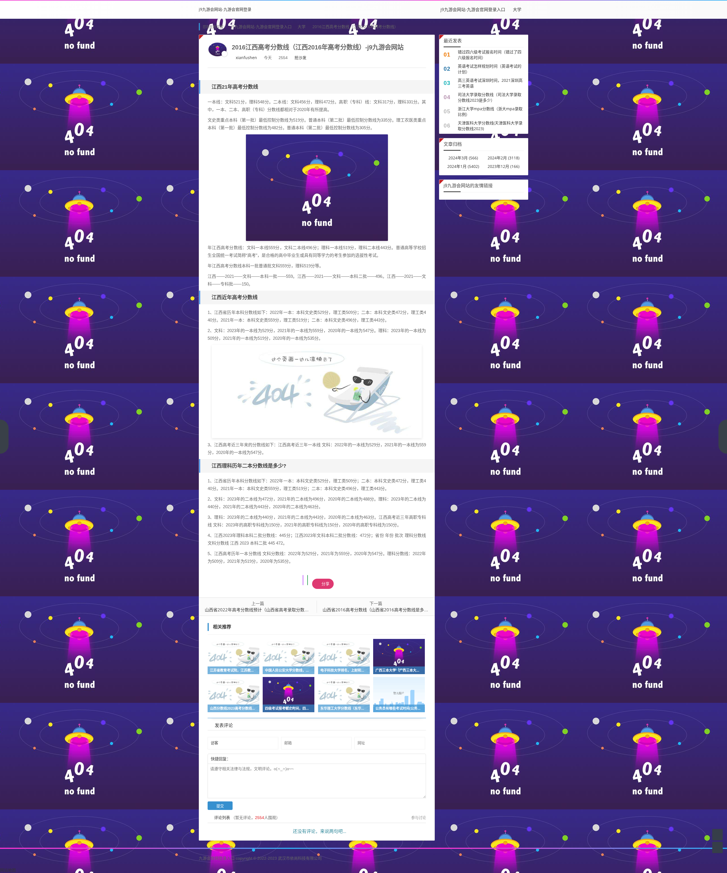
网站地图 (8, 870)
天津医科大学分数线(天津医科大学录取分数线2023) (490, 125)
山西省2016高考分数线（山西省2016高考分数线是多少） (378, 609)
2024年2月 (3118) (503, 158)
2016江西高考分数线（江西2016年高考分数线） (355, 26)
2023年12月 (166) (503, 166)
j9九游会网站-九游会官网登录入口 (472, 9)
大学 (517, 9)
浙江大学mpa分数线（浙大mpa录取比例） (490, 111)
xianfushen (246, 57)
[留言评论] (717, 834)
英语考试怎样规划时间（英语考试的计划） (489, 68)
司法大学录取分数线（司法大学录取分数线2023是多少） (489, 97)
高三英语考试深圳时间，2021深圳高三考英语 (490, 83)
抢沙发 (300, 57)
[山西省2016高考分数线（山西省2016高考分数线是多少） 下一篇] (722, 437)
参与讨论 (418, 817)
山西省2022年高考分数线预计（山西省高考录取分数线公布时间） (267, 609)
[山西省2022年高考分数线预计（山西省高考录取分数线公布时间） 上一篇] (4, 437)
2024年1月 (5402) (463, 166)
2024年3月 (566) (463, 158)
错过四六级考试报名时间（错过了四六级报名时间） (489, 54)
